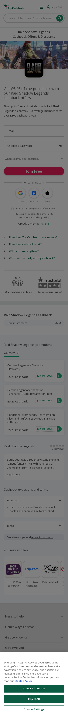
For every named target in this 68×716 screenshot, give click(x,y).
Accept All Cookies (34, 688)
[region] (34, 684)
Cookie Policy (23, 681)
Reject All (34, 699)
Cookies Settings (34, 709)
